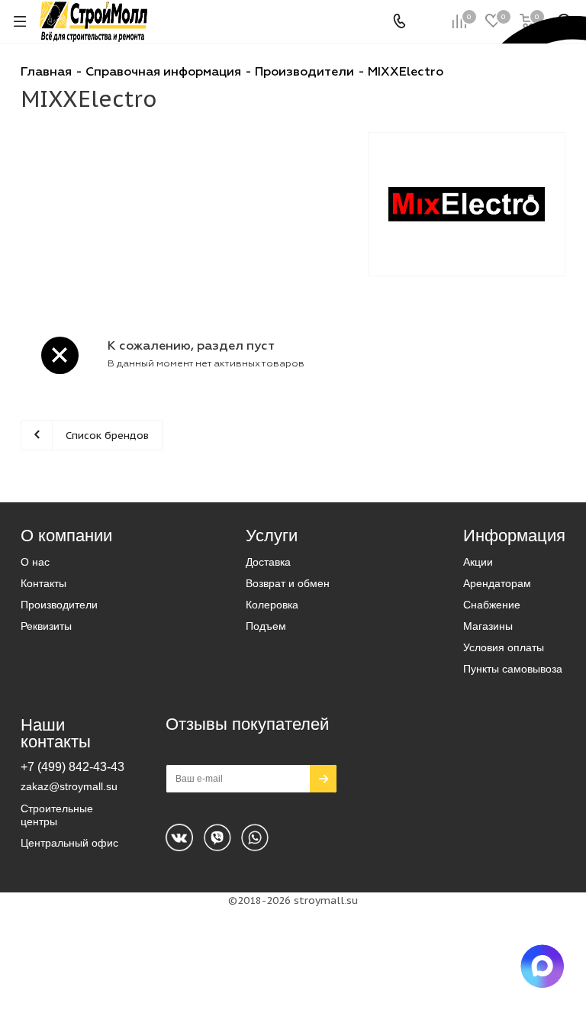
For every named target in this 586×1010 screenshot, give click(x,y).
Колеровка (272, 605)
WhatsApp (217, 837)
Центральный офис (69, 843)
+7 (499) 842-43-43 (72, 766)
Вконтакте (179, 837)
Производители (59, 605)
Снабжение (491, 605)
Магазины (488, 626)
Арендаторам (497, 583)
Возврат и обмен (288, 583)
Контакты (43, 583)
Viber (255, 837)
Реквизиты (46, 626)
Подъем (266, 626)
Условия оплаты (503, 647)
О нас (35, 562)
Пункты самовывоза (512, 669)
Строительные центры (57, 815)
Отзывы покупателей (247, 724)
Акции (478, 562)
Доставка (268, 562)
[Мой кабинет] (429, 21)
